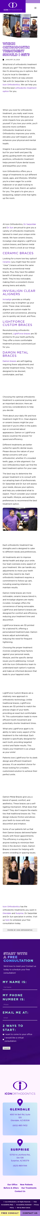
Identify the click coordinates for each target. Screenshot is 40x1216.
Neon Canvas (26, 1208)
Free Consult (10, 1213)
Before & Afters (11, 1188)
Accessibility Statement (24, 1205)
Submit (6, 1048)
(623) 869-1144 (20, 1165)
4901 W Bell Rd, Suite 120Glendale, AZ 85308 (20, 1117)
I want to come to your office (18, 1034)
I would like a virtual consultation (14, 1039)
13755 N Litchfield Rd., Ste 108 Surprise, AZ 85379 (20, 1157)
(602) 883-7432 (20, 1125)
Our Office (12, 1184)
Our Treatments (28, 1188)
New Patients (26, 1184)
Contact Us (20, 1191)
